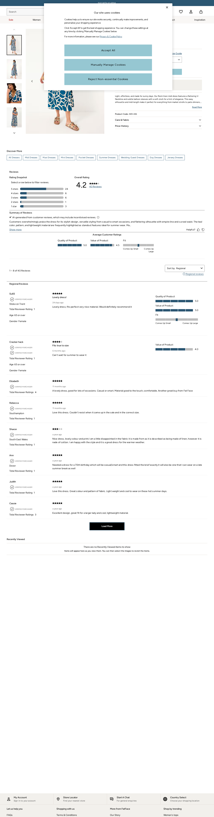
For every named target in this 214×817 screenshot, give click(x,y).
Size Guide (176, 53)
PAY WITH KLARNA (107, 3)
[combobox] (188, 268)
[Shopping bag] (201, 11)
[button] (158, 120)
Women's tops (171, 815)
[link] (191, 11)
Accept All (108, 50)
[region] (108, 46)
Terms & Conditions (67, 815)
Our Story (115, 815)
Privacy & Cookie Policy (111, 36)
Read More (197, 107)
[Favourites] (181, 11)
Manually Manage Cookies (108, 64)
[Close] (167, 7)
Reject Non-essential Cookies (108, 79)
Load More (107, 526)
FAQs (10, 815)
